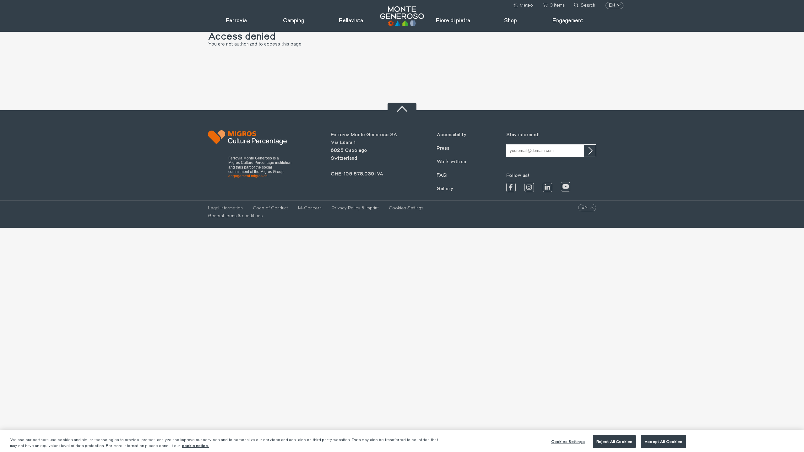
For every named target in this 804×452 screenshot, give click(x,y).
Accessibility (452, 134)
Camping (293, 20)
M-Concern (310, 207)
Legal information (225, 207)
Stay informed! (523, 134)
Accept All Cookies (663, 441)
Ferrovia (236, 20)
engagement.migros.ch (248, 176)
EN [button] (612, 5)
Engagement (567, 20)
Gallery (445, 188)
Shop (510, 20)
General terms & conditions (235, 215)
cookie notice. (195, 445)
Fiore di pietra (453, 20)
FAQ (442, 175)
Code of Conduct (270, 207)
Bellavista (351, 20)
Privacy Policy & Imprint (355, 207)
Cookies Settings (406, 207)
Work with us (451, 161)
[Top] (402, 106)
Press (443, 148)
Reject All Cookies (614, 441)
